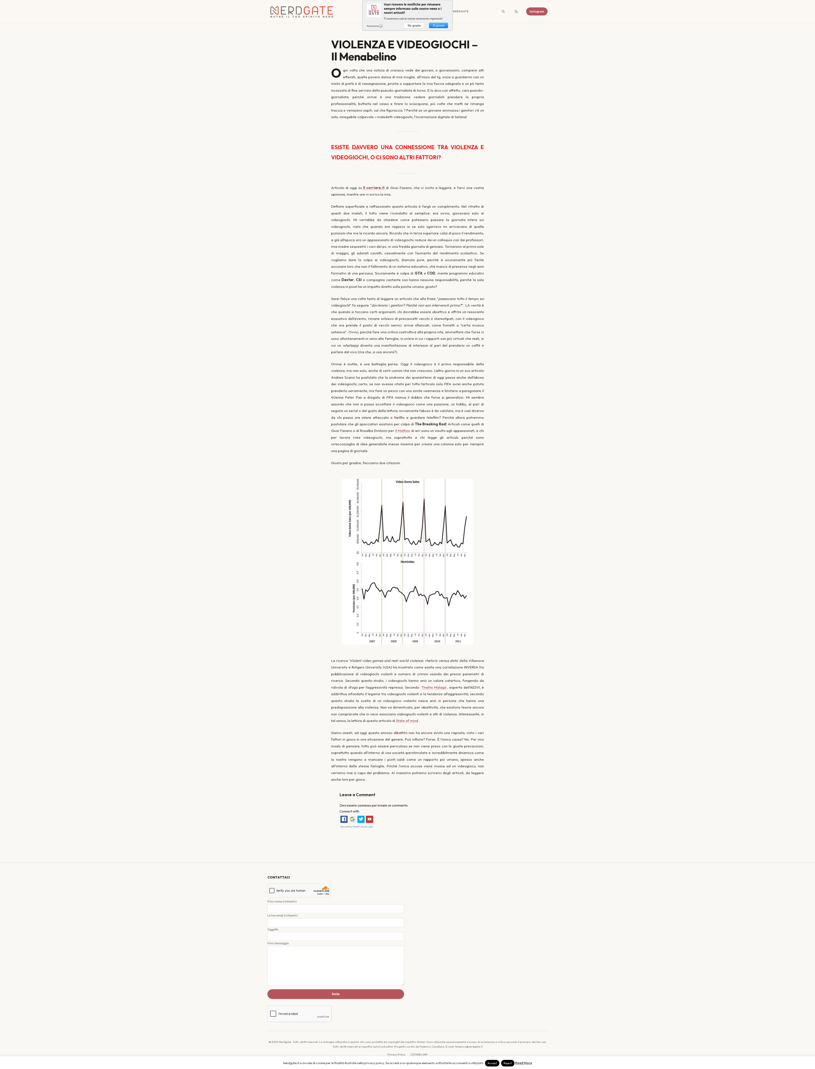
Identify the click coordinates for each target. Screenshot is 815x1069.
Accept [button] (492, 1063)
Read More (523, 1063)
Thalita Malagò (433, 687)
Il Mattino (402, 430)
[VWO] (383, 25)
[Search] (503, 11)
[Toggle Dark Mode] (516, 11)
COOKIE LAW (418, 1054)
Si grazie (438, 25)
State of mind (407, 720)
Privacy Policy (396, 1054)
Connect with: (350, 811)
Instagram (537, 11)
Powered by (373, 25)
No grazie (414, 25)
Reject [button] (508, 1063)
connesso (364, 805)
